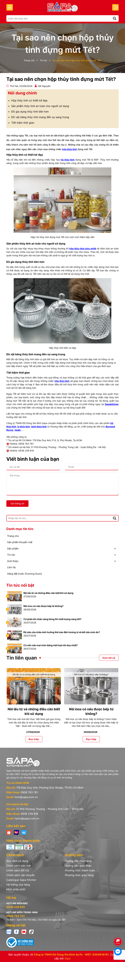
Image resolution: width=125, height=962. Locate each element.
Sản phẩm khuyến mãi (19, 542)
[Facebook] (16, 931)
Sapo (67, 958)
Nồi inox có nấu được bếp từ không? (43, 606)
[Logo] (62, 7)
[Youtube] (24, 931)
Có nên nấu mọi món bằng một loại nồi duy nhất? (50, 645)
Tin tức (11, 554)
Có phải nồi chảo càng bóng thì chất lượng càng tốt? (52, 619)
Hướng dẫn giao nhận (78, 865)
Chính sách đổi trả (17, 870)
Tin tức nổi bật (20, 585)
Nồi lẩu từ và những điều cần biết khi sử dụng (48, 593)
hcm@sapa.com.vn (26, 797)
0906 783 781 (29, 792)
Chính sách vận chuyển (20, 875)
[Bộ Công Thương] (62, 942)
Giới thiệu (12, 561)
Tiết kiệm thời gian (22, 122)
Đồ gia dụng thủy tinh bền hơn (30, 111)
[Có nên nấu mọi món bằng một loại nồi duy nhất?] (14, 648)
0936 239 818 (29, 813)
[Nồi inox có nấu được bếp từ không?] (14, 609)
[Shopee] (9, 832)
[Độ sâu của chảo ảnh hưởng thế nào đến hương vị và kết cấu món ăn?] (14, 635)
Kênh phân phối (15, 889)
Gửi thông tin (17, 503)
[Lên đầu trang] (118, 932)
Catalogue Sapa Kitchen (21, 879)
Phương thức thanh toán (80, 870)
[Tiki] (24, 832)
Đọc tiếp (34, 739)
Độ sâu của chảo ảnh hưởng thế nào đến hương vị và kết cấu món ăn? (61, 632)
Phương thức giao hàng (79, 875)
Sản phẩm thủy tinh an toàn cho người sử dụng (40, 106)
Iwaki (18, 430)
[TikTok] (31, 931)
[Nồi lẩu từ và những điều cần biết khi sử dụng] (14, 596)
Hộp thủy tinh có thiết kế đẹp (29, 100)
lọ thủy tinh (23, 426)
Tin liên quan (21, 658)
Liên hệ (11, 567)
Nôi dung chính (22, 93)
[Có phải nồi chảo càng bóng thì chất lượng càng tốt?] (14, 622)
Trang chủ (13, 536)
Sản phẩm (13, 548)
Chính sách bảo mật (18, 865)
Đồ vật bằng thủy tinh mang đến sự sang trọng (40, 117)
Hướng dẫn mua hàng (78, 861)
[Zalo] (9, 931)
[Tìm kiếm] (115, 18)
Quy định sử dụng (17, 861)
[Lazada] (16, 832)
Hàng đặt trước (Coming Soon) (24, 573)
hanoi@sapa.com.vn (27, 818)
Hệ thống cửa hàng (18, 884)
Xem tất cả (108, 657)
